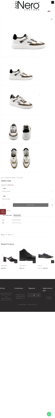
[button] (52, 2)
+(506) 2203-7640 (20, 294)
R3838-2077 (4, 265)
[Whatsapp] (12, 235)
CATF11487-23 (22, 265)
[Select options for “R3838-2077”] (15, 261)
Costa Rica (48, 297)
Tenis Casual (20, 177)
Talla (4, 196)
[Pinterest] (10, 235)
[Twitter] (8, 235)
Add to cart (30, 205)
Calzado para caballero (10, 177)
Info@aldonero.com (20, 298)
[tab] (7, 215)
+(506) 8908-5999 (20, 296)
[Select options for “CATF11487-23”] (34, 261)
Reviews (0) (17, 215)
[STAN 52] (46, 255)
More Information (7, 215)
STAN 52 (40, 265)
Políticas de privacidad (6, 300)
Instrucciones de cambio (6, 293)
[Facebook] (6, 235)
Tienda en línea (3, 211)
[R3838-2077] (9, 255)
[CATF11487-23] (27, 255)
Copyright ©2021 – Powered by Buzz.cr (27, 304)
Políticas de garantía (6, 298)
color (4, 188)
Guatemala (48, 298)
